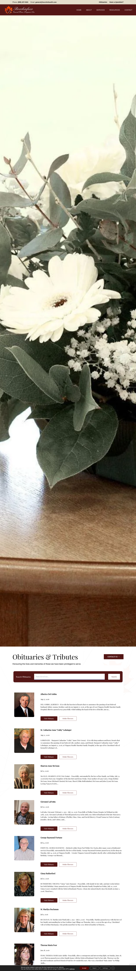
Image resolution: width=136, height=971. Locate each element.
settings (72, 969)
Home (78, 10)
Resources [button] (114, 10)
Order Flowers (67, 718)
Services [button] (100, 10)
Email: (44, 2)
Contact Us (112, 657)
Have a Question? (116, 2)
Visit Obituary (49, 718)
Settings (105, 968)
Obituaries (103, 2)
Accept (84, 968)
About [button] (89, 10)
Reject (94, 968)
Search (114, 677)
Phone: (20, 2)
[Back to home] (20, 9)
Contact (128, 10)
